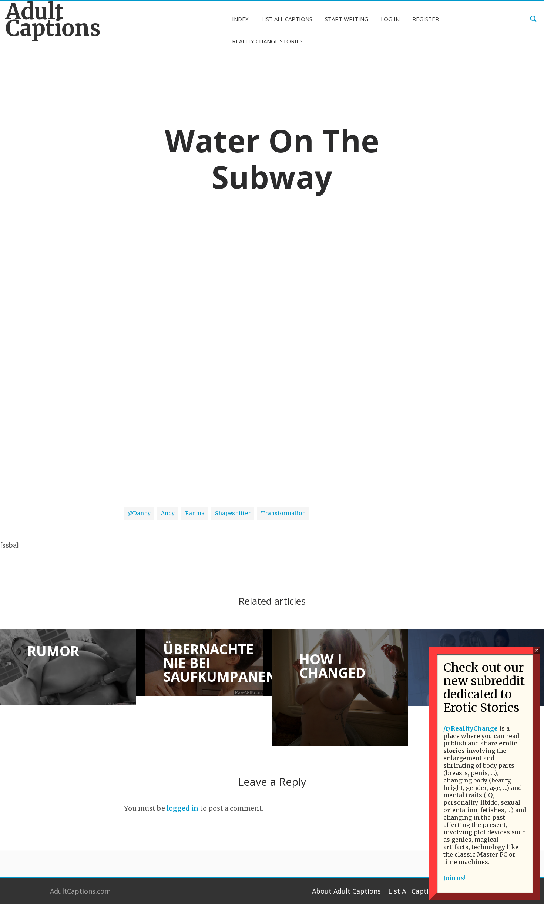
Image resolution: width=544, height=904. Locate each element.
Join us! (454, 878)
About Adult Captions (346, 891)
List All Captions (414, 891)
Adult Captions (53, 20)
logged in (182, 808)
